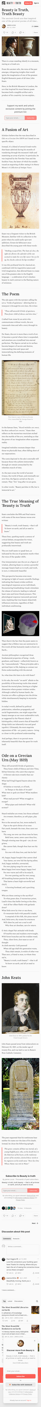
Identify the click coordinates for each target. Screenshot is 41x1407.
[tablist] (11, 1238)
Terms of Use (31, 1196)
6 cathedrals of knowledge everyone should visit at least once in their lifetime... (15, 1314)
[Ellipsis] (38, 1259)
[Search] (37, 1301)
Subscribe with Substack (22, 1385)
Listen (36, 26)
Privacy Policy (27, 1394)
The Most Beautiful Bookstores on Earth (11, 1327)
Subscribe (28, 3)
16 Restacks (27, 1208)
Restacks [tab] (16, 1239)
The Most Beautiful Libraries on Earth (15, 1308)
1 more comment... (8, 1290)
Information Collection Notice (24, 1198)
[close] (34, 1340)
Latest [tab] (10, 1301)
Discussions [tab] (18, 1301)
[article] (20, 1314)
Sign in (36, 3)
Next (34, 1223)
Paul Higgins (11, 1259)
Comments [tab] (7, 1239)
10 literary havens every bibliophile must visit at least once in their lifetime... (15, 1333)
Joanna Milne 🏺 (13, 1278)
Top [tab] (4, 1301)
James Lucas (11, 25)
